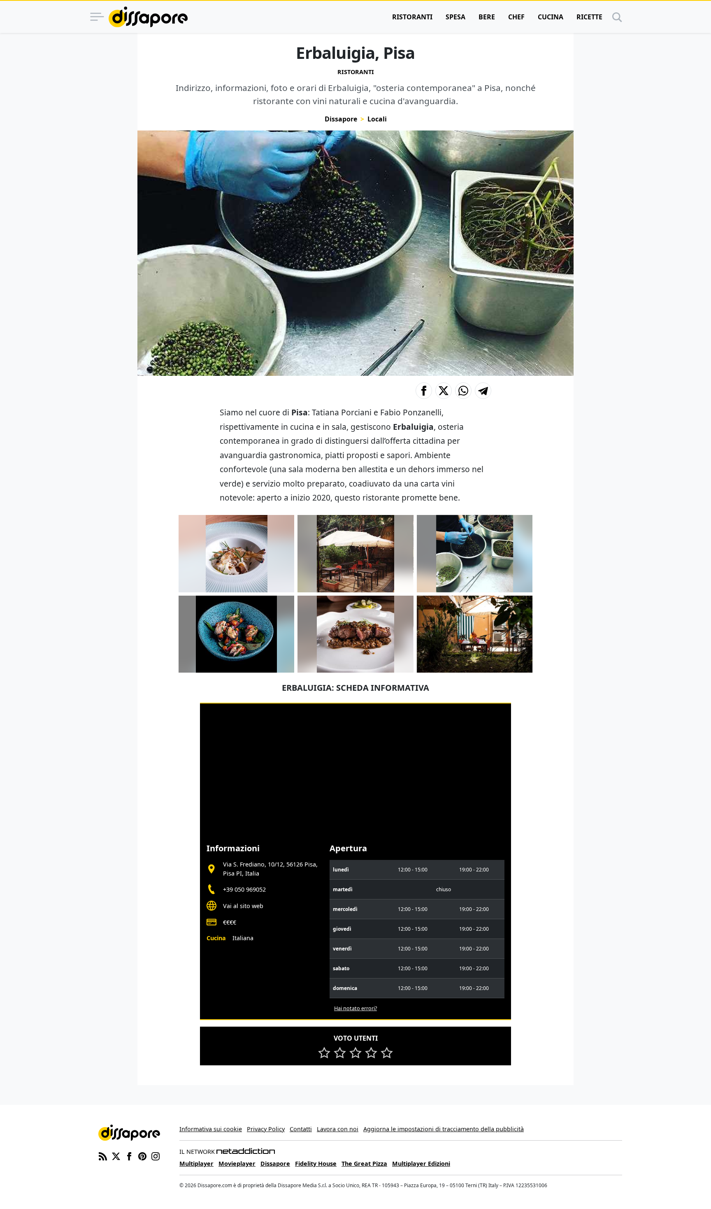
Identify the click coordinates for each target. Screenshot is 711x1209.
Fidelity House (316, 1163)
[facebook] (129, 1155)
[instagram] (155, 1155)
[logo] (148, 17)
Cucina (550, 16)
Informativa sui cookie (210, 1129)
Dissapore (341, 118)
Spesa (455, 16)
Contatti (301, 1129)
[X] (116, 1155)
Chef (516, 16)
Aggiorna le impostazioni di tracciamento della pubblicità (443, 1129)
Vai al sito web (243, 906)
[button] (424, 390)
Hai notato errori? (355, 1008)
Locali (377, 118)
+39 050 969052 (244, 889)
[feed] (103, 1155)
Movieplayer (237, 1163)
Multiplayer (196, 1163)
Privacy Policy (266, 1129)
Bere (487, 16)
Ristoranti (412, 16)
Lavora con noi (337, 1129)
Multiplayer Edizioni (421, 1163)
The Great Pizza (364, 1163)
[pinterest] (142, 1155)
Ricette (589, 16)
